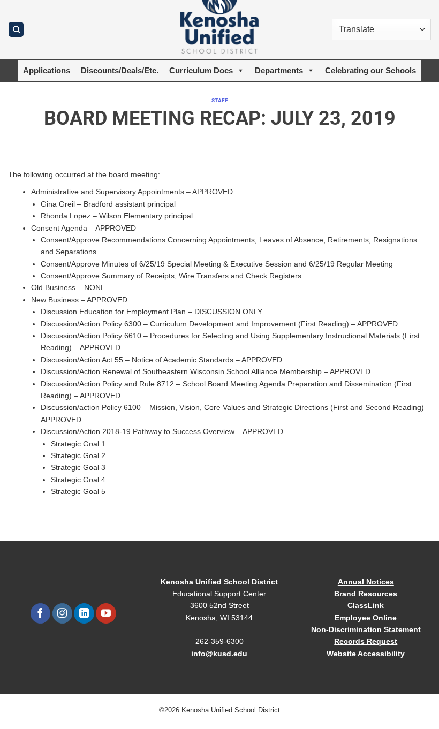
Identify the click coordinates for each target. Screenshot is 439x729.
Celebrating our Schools (370, 70)
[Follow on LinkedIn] (84, 613)
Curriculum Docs (201, 70)
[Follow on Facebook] (40, 613)
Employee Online (366, 617)
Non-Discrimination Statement (366, 629)
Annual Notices (366, 582)
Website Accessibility (366, 653)
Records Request (365, 641)
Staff (219, 100)
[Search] (16, 29)
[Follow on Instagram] (62, 613)
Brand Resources (365, 593)
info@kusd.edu (219, 653)
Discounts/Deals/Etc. (119, 70)
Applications (46, 70)
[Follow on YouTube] (106, 613)
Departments (279, 70)
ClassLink (365, 605)
